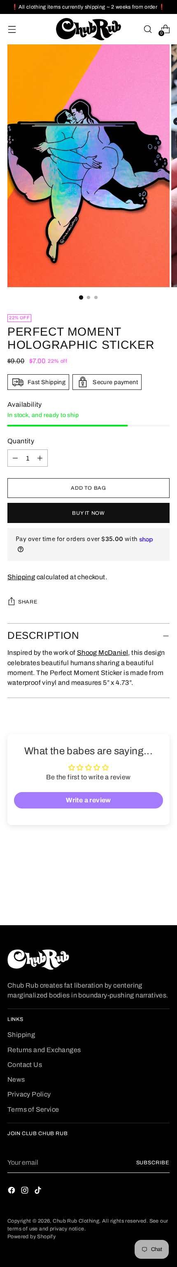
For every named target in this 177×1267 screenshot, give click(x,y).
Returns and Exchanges (44, 1049)
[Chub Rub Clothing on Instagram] (25, 1191)
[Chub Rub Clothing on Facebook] (12, 1191)
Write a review (88, 800)
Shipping (21, 577)
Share (27, 602)
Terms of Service (33, 1109)
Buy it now (88, 513)
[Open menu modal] (11, 29)
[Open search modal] (147, 29)
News (16, 1079)
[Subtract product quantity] (40, 458)
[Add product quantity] (15, 458)
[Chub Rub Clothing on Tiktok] (39, 1191)
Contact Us (24, 1064)
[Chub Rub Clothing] (88, 29)
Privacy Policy (29, 1094)
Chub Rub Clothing (76, 1221)
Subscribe (153, 1163)
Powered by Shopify (31, 1236)
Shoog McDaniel (102, 652)
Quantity (20, 441)
